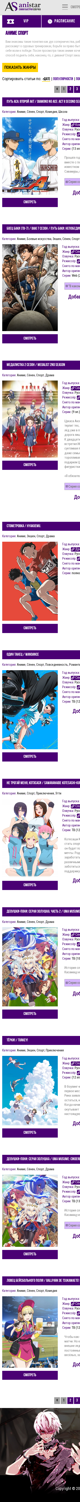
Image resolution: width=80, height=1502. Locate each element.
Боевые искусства (39, 239)
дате (47, 79)
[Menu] (65, 6)
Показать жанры (20, 67)
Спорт (40, 111)
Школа (62, 111)
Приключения (45, 793)
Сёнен (31, 111)
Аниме (21, 111)
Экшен (57, 239)
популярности (63, 79)
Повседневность (56, 664)
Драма (49, 375)
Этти (58, 793)
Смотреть (30, 202)
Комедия (51, 111)
